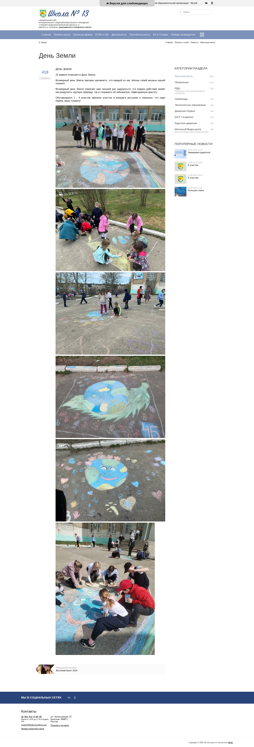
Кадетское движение (186, 123)
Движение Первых (185, 111)
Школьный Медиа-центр (188, 129)
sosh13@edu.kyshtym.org (34, 725)
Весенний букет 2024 (66, 670)
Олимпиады (181, 99)
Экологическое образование (190, 105)
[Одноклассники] (212, 3)
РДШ (177, 88)
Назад (43, 42)
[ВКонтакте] (206, 3)
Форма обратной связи (32, 729)
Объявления (181, 82)
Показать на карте (60, 725)
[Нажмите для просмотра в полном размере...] (110, 146)
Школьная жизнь (184, 76)
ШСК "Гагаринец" (184, 117)
